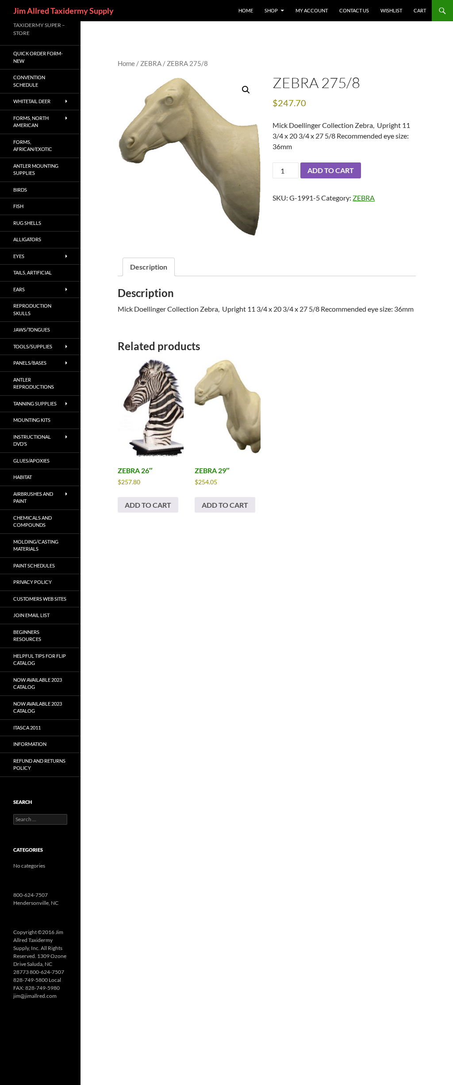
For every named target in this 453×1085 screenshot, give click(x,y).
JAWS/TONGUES (31, 329)
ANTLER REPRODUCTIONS (33, 383)
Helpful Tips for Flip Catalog (39, 659)
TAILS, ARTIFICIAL (32, 272)
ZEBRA (150, 63)
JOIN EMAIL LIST (31, 615)
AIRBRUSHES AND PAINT (33, 497)
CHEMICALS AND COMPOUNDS (32, 521)
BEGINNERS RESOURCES (27, 635)
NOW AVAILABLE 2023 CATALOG (37, 683)
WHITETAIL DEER (31, 101)
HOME (245, 10)
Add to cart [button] (148, 505)
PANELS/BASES (29, 363)
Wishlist (391, 10)
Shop (271, 10)
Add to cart (330, 170)
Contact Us (354, 10)
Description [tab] (148, 267)
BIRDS (20, 190)
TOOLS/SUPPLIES (32, 346)
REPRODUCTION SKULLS (32, 309)
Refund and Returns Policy (39, 764)
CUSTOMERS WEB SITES (39, 599)
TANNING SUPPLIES (35, 403)
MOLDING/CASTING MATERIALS (35, 545)
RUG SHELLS (27, 223)
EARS (19, 289)
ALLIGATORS (27, 239)
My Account (312, 10)
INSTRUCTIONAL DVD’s (32, 440)
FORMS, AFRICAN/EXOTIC (32, 145)
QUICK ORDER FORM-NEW (38, 57)
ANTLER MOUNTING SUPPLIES (35, 169)
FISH (18, 206)
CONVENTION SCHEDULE (29, 81)
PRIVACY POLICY (32, 582)
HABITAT (22, 477)
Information (29, 744)
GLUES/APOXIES (31, 460)
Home (126, 63)
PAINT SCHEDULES (34, 565)
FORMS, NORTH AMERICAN (31, 121)
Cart (420, 10)
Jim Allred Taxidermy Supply (63, 10)
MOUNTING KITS (31, 420)
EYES (18, 256)
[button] (246, 90)
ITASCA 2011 (27, 727)
